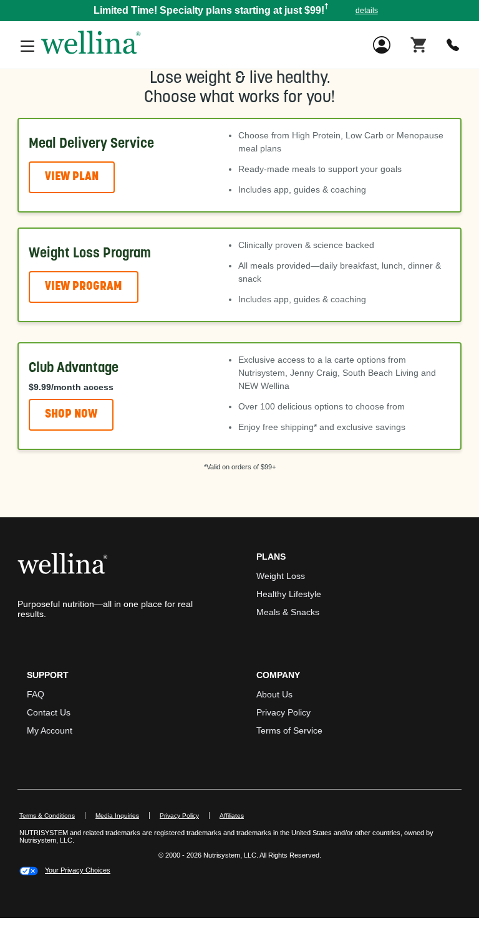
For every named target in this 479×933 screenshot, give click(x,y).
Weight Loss (280, 576)
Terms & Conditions (47, 815)
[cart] (418, 44)
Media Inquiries (122, 815)
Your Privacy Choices (77, 870)
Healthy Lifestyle (288, 594)
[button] (239, 10)
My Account (49, 730)
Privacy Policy (283, 712)
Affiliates (237, 815)
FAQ (35, 694)
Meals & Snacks (287, 612)
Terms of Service (289, 730)
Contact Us (48, 712)
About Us (274, 694)
